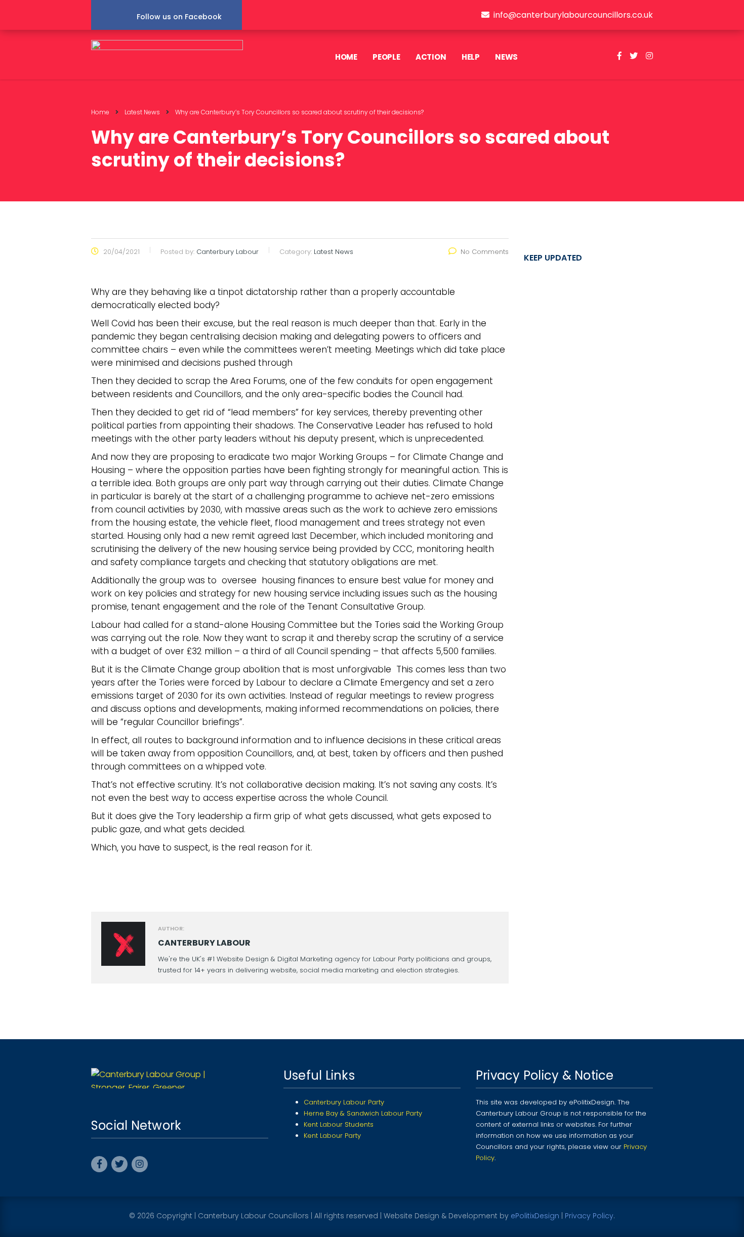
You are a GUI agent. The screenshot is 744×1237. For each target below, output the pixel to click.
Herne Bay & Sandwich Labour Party (363, 1113)
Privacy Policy (589, 1216)
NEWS (506, 57)
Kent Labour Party (332, 1135)
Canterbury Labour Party (344, 1102)
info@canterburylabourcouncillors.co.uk (573, 15)
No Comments (485, 252)
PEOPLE (386, 57)
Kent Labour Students (339, 1124)
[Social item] (619, 57)
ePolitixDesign (535, 1216)
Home (100, 112)
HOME (346, 57)
